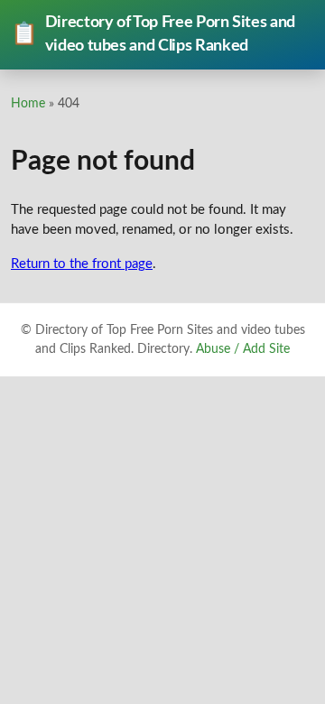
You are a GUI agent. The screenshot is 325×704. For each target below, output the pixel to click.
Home (28, 103)
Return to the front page (82, 264)
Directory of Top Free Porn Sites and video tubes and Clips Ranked (153, 33)
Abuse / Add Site (243, 349)
